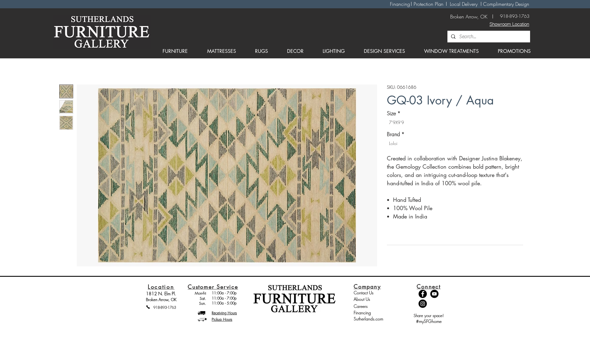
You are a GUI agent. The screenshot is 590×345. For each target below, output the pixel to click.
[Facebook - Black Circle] (423, 294)
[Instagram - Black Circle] (423, 304)
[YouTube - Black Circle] (434, 294)
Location (161, 286)
